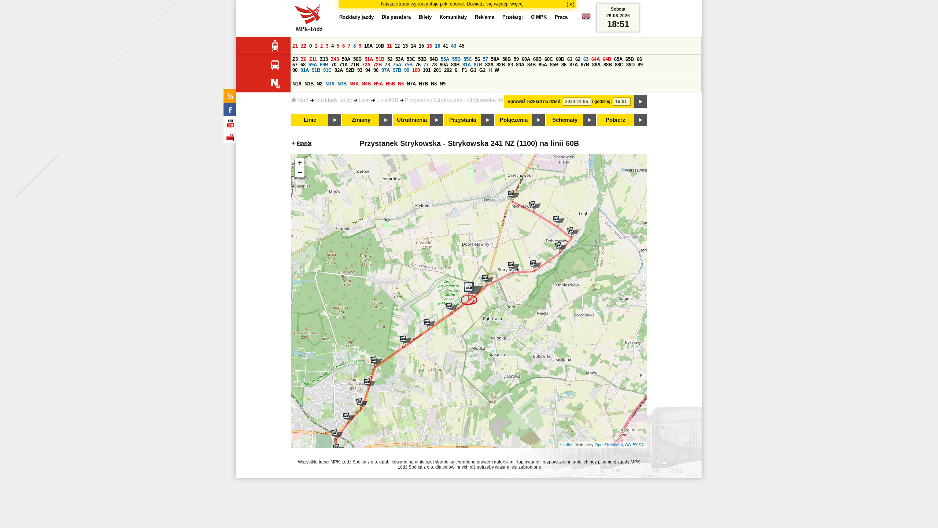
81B (478, 64)
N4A (354, 84)
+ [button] (300, 162)
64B (607, 59)
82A (489, 64)
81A (466, 64)
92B (350, 70)
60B (537, 59)
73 (387, 64)
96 (375, 70)
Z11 (313, 59)
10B (380, 46)
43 (453, 46)
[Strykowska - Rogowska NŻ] (376, 362)
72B (377, 64)
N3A (330, 84)
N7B (423, 84)
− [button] (300, 172)
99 (406, 70)
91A (304, 70)
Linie (364, 100)
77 (426, 64)
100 (416, 70)
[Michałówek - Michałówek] (535, 207)
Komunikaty (453, 17)
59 (516, 59)
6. (457, 70)
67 (295, 64)
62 (577, 59)
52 (389, 59)
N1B (309, 84)
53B (422, 59)
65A (618, 59)
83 (510, 64)
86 (563, 64)
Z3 (295, 59)
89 (640, 64)
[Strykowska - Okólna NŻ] (429, 324)
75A (397, 64)
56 (477, 59)
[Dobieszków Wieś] (559, 221)
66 (639, 59)
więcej (517, 4)
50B (357, 59)
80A (444, 64)
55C (468, 59)
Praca (561, 17)
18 (437, 46)
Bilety (425, 17)
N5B (390, 84)
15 (421, 46)
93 (359, 70)
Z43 (335, 59)
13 (405, 46)
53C (411, 59)
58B (506, 59)
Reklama (484, 17)
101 (427, 70)
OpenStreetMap (609, 444)
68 (303, 64)
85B (554, 64)
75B (408, 64)
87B (585, 64)
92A (339, 70)
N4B (366, 84)
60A (526, 59)
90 (295, 70)
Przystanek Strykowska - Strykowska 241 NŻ (460, 100)
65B (629, 59)
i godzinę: (602, 101)
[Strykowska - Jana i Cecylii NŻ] (452, 308)
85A (543, 64)
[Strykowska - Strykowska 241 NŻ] (472, 293)
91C (327, 70)
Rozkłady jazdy (333, 100)
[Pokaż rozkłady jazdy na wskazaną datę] (640, 101)
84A (520, 64)
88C (619, 64)
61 (569, 59)
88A (596, 64)
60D (560, 59)
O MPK (539, 17)
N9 (443, 84)
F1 (464, 70)
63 (585, 59)
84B (531, 64)
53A (399, 59)
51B (380, 59)
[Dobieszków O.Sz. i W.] (561, 248)
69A (313, 64)
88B (607, 64)
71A (343, 64)
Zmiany (361, 120)
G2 (482, 70)
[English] (586, 18)
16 (429, 46)
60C (548, 59)
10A (368, 46)
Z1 (295, 46)
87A (573, 64)
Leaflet (566, 444)
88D (630, 64)
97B (397, 70)
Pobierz (615, 120)
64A (595, 59)
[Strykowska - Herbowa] (370, 384)
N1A (297, 84)
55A (445, 59)
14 (413, 46)
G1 (473, 70)
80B (455, 64)
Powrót (304, 143)
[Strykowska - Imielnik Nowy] (488, 280)
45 (461, 46)
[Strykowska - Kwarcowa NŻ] (349, 418)
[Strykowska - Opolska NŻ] (362, 404)
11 (389, 46)
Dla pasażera (396, 17)
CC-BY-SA (634, 444)
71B (355, 64)
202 (448, 70)
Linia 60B (387, 100)
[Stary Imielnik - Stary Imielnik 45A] (536, 266)
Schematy (564, 120)
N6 (401, 84)
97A (385, 70)
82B (500, 64)
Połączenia (514, 120)
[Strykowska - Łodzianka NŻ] (405, 341)
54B (433, 59)
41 (445, 46)
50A (346, 59)
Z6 (303, 59)
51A (369, 59)
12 (397, 46)
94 (367, 70)
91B (316, 70)
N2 (319, 84)
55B (456, 59)
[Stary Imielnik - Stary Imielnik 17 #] (514, 267)
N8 (434, 84)
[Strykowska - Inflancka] (337, 435)
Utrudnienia (412, 120)
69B (324, 64)
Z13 (324, 59)
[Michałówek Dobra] (514, 196)
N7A (411, 84)
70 (333, 64)
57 (485, 59)
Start (303, 100)
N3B (342, 84)
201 (437, 70)
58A (495, 59)
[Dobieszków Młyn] (573, 233)
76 (418, 64)
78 (434, 64)
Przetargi (512, 17)
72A (366, 64)
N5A (378, 84)
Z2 (303, 46)
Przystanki (462, 120)
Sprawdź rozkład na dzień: (534, 101)
